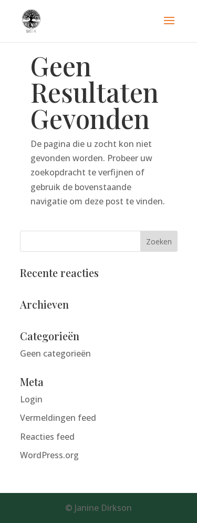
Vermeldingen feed (58, 417)
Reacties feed (47, 436)
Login (31, 399)
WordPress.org (49, 455)
